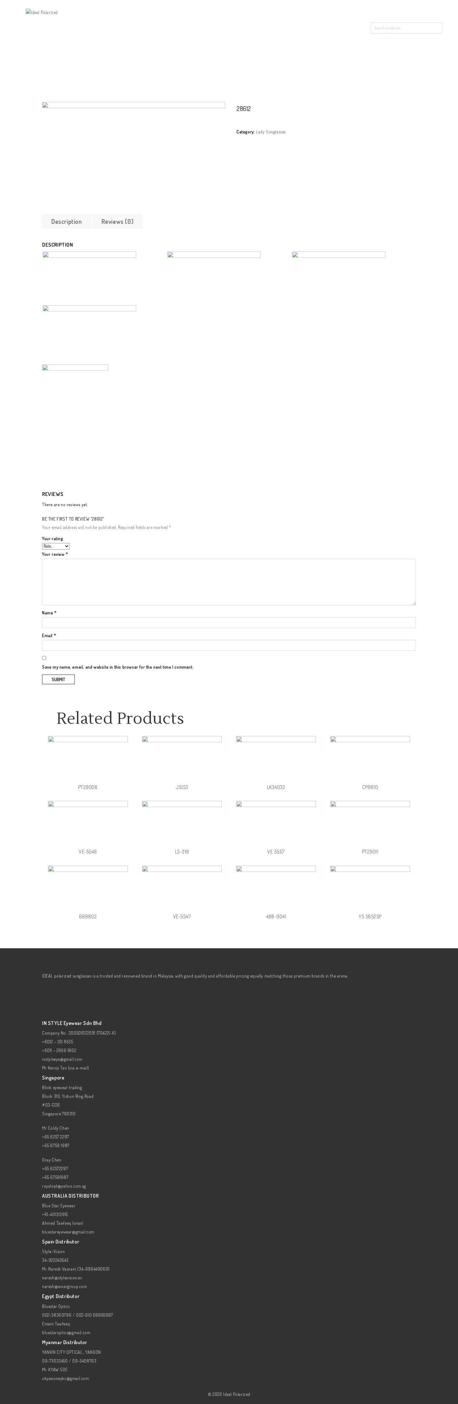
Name (49, 612)
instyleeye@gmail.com (62, 1059)
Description (66, 221)
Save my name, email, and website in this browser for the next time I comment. (117, 667)
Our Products (189, 26)
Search (437, 28)
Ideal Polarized (236, 1394)
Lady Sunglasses (78, 98)
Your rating (52, 538)
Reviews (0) (118, 221)
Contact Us (287, 26)
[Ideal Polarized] (42, 11)
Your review (55, 554)
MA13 (412, 110)
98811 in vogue (405, 110)
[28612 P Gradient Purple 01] (133, 153)
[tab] (66, 221)
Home (151, 26)
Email (49, 635)
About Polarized (240, 26)
